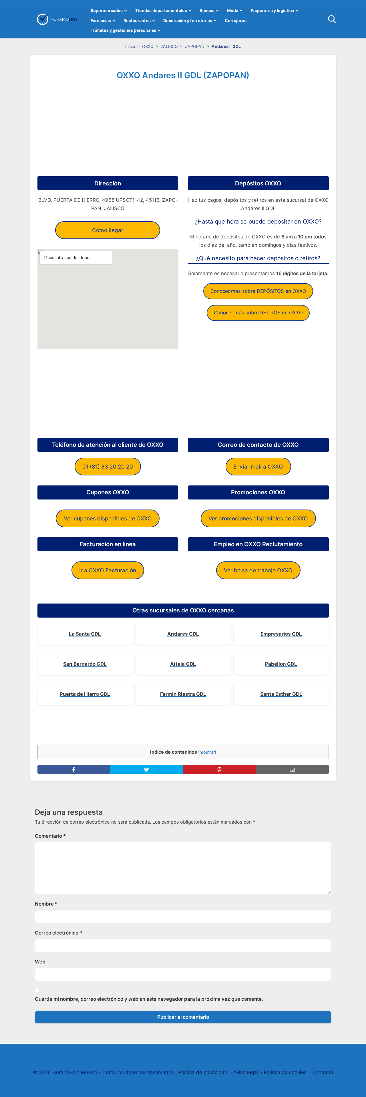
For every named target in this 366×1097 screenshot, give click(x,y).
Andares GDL (183, 634)
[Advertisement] (183, 126)
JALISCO (169, 46)
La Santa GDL (85, 634)
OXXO (148, 46)
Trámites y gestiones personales (123, 30)
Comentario (50, 836)
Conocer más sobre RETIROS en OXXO (258, 313)
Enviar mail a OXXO (258, 466)
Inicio (130, 46)
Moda (232, 10)
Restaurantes (137, 20)
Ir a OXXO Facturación (107, 570)
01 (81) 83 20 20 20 (107, 466)
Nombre (46, 904)
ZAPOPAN (194, 46)
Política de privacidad (203, 1072)
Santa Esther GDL (281, 694)
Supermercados (107, 10)
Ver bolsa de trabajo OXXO (258, 570)
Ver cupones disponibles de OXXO (108, 518)
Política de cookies (285, 1072)
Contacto (322, 1072)
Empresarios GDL (281, 634)
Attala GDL (183, 664)
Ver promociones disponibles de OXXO (258, 518)
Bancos (207, 10)
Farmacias (101, 20)
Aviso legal (245, 1072)
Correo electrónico (58, 933)
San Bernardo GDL (85, 664)
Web (40, 962)
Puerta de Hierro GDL (85, 694)
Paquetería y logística (272, 10)
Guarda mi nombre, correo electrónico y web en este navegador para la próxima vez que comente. (149, 999)
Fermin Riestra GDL (183, 694)
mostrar (207, 752)
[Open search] (332, 19)
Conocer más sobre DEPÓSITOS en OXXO (258, 291)
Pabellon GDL (281, 664)
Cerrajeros (235, 20)
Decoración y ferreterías (187, 20)
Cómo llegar (107, 230)
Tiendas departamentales (161, 10)
